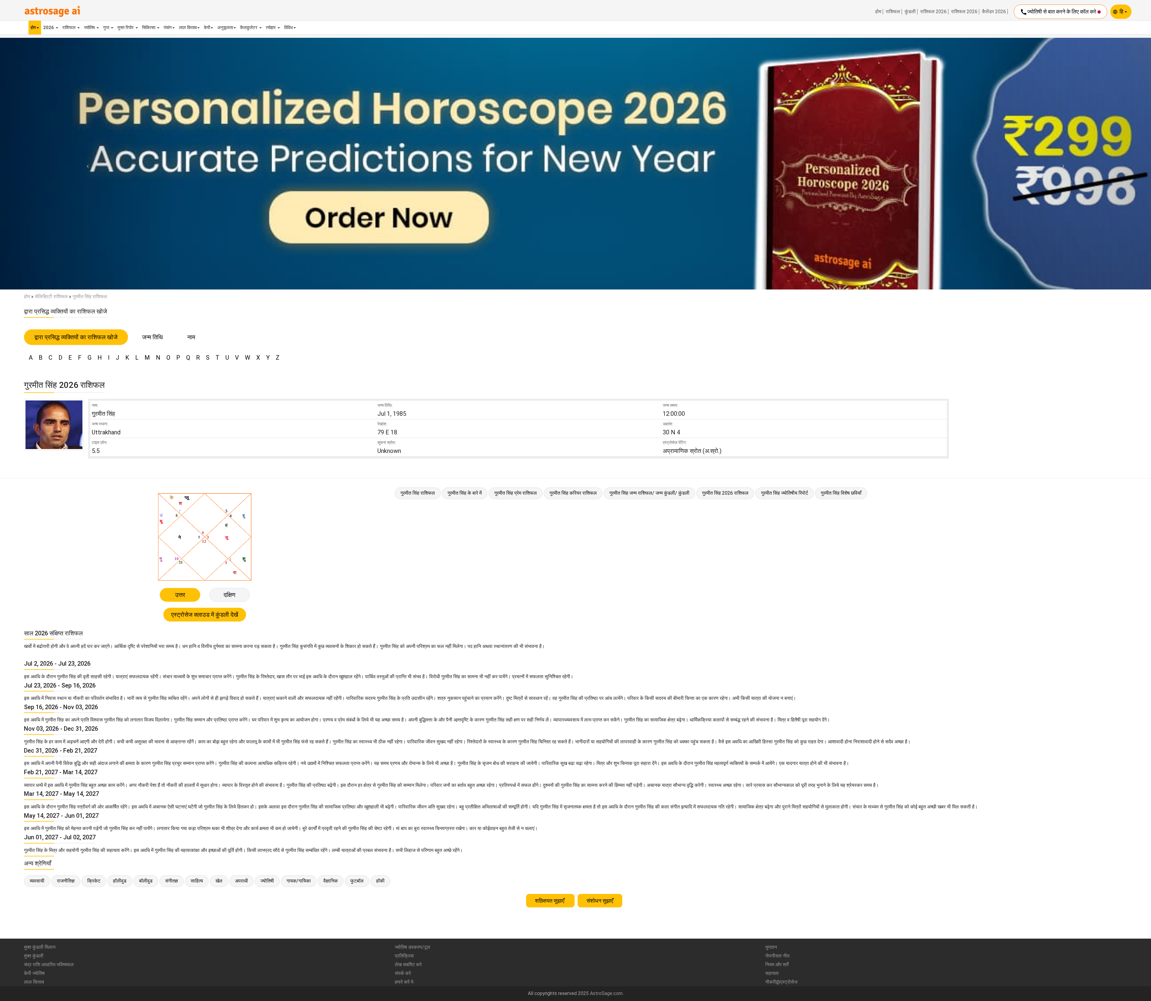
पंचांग (168, 27)
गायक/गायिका (299, 881)
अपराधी (241, 881)
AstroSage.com (606, 993)
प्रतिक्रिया (404, 956)
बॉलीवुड (146, 881)
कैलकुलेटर (249, 27)
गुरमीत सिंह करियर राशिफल (573, 493)
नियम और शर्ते (777, 964)
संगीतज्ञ (171, 881)
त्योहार (271, 27)
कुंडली (910, 11)
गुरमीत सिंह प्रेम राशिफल (515, 493)
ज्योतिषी (267, 881)
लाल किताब (188, 27)
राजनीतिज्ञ (66, 881)
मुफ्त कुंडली (33, 956)
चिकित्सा (149, 27)
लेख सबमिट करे (408, 964)
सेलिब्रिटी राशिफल (51, 296)
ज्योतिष (90, 27)
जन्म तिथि (152, 337)
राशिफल (893, 11)
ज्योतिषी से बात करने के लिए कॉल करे (1058, 12)
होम (878, 11)
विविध (288, 27)
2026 (49, 27)
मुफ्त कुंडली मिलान (39, 947)
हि (1122, 11)
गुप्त (106, 27)
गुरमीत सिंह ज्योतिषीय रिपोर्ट (784, 493)
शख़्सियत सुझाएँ (550, 901)
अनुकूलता (225, 27)
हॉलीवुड (119, 881)
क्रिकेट (93, 881)
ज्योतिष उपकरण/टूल (412, 947)
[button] (86, 163)
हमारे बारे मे (404, 982)
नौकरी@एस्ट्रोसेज (781, 982)
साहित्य (197, 881)
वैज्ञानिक (330, 881)
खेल (219, 881)
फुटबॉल (357, 881)
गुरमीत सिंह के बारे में (465, 493)
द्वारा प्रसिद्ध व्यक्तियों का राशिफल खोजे (75, 337)
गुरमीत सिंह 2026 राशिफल (725, 493)
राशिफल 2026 (933, 11)
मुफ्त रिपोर (126, 27)
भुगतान (771, 947)
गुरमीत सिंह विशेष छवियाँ (841, 493)
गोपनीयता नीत (777, 956)
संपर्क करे (403, 973)
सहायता (772, 973)
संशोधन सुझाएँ (600, 901)
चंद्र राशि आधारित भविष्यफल (49, 964)
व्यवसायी (37, 881)
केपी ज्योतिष (34, 973)
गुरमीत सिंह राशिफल (417, 493)
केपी (207, 27)
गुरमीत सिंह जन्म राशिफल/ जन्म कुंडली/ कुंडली (649, 493)
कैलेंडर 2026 (994, 11)
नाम (191, 337)
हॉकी (380, 881)
